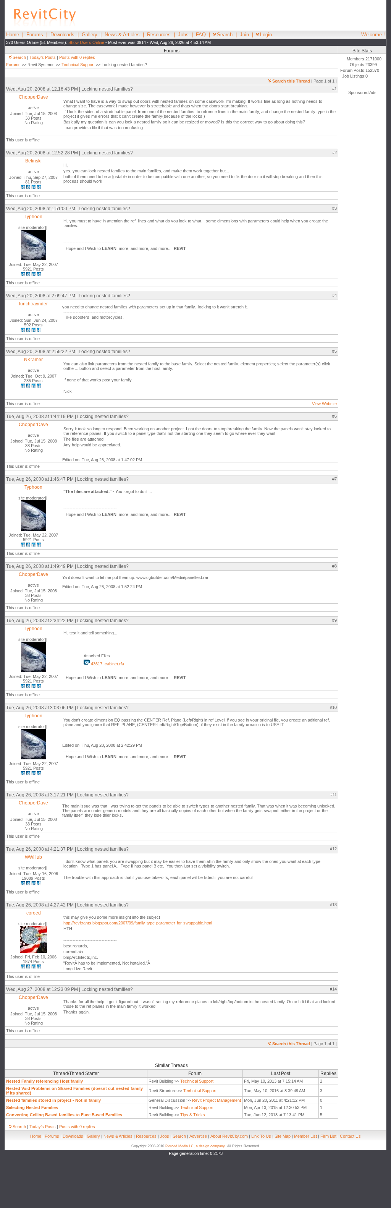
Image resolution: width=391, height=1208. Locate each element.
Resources (159, 34)
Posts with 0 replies (77, 57)
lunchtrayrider (33, 303)
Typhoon (33, 216)
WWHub (33, 857)
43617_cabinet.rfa (107, 664)
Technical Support (78, 64)
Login (266, 34)
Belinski (33, 161)
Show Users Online (86, 42)
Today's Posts (42, 57)
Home (12, 34)
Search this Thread (291, 81)
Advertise (198, 1136)
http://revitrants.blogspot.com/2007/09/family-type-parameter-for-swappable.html (137, 923)
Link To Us (261, 1136)
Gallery (89, 34)
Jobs (183, 34)
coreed (33, 913)
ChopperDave (33, 97)
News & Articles (122, 34)
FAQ (201, 34)
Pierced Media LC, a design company (195, 1146)
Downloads (62, 34)
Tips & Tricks (192, 1114)
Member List (305, 1136)
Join (244, 34)
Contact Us (350, 1136)
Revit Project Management (216, 1100)
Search (225, 34)
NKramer (33, 359)
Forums (34, 34)
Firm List (328, 1136)
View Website (324, 403)
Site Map (283, 1136)
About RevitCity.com (229, 1136)
